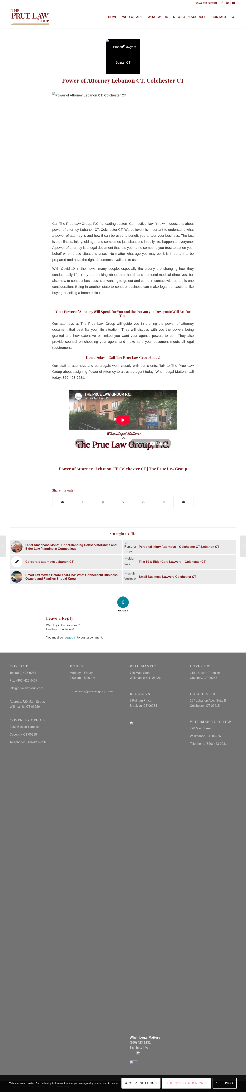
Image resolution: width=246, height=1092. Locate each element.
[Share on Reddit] (163, 502)
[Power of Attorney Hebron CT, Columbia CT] (3, 546)
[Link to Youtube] (233, 3)
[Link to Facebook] (222, 3)
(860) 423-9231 (25, 672)
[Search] (233, 17)
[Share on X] (103, 502)
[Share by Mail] (62, 502)
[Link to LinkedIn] (227, 3)
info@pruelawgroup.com (26, 688)
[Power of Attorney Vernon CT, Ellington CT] (243, 546)
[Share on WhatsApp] (123, 502)
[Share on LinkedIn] (143, 502)
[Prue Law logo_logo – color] (30, 17)
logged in (70, 637)
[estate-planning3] (123, 56)
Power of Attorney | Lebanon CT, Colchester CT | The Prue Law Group (123, 468)
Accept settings (141, 1083)
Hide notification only (186, 1083)
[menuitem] (113, 17)
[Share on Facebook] (83, 502)
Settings (224, 1083)
